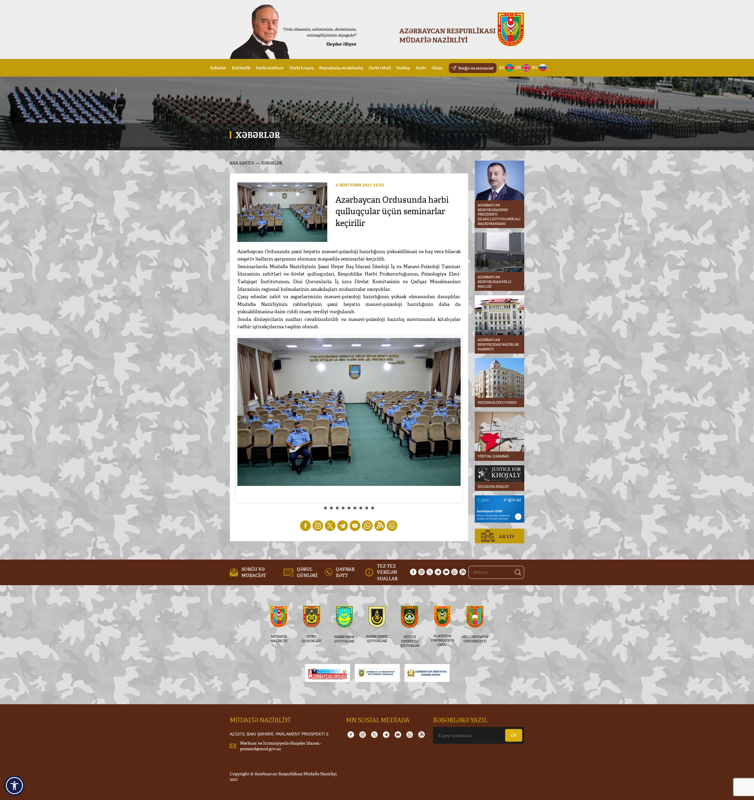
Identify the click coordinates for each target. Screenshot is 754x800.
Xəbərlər (218, 67)
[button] (14, 785)
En (518, 67)
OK (514, 735)
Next (453, 419)
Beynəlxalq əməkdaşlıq (341, 67)
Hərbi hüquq (302, 67)
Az (502, 67)
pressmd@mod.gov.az (260, 748)
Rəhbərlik (241, 67)
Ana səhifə (242, 163)
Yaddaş (403, 67)
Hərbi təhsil (379, 67)
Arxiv (421, 67)
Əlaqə (436, 67)
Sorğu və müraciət (476, 68)
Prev (245, 419)
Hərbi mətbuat (270, 67)
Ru (535, 67)
